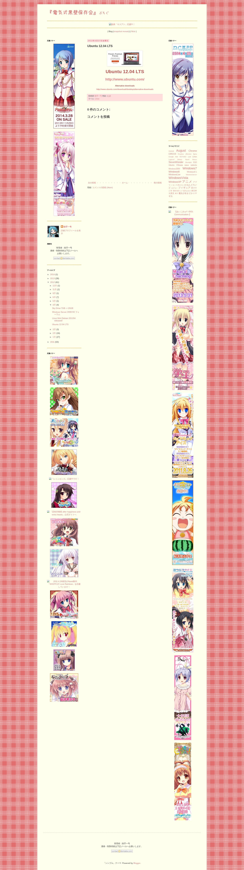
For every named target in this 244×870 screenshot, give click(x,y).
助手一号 (68, 227)
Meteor (179, 159)
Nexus (194, 159)
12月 (55, 285)
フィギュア (184, 187)
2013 (52, 278)
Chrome (193, 150)
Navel (187, 159)
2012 (52, 282)
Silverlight (188, 162)
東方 (176, 193)
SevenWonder (176, 162)
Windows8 (174, 171)
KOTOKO (183, 157)
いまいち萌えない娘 (178, 185)
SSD (195, 162)
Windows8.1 (192, 172)
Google (171, 157)
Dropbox (181, 154)
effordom (188, 154)
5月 (54, 301)
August (181, 150)
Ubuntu (171, 165)
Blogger (136, 863)
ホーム (125, 183)
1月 (54, 337)
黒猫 (174, 191)
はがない (174, 188)
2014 (52, 274)
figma (195, 154)
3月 (54, 329)
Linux (97, 99)
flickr (133, 31)
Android (171, 151)
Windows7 (190, 168)
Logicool (171, 159)
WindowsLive (174, 174)
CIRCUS (172, 154)
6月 (54, 297)
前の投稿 (158, 183)
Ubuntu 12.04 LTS (60, 324)
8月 (54, 293)
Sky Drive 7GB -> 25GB (62, 308)
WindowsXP (175, 182)
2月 (54, 333)
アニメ (187, 181)
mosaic (126, 31)
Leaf (189, 157)
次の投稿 (92, 183)
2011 (52, 342)
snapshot (118, 31)
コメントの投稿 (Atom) (102, 187)
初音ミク (179, 191)
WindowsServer (191, 174)
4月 (54, 305)
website (194, 165)
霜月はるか (187, 191)
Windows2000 (174, 169)
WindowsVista (178, 178)
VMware (179, 165)
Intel (176, 157)
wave (187, 165)
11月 (55, 289)
